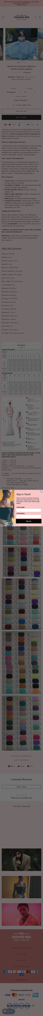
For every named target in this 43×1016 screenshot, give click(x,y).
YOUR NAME (20, 507)
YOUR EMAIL (20, 513)
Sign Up (28, 521)
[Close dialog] (41, 492)
